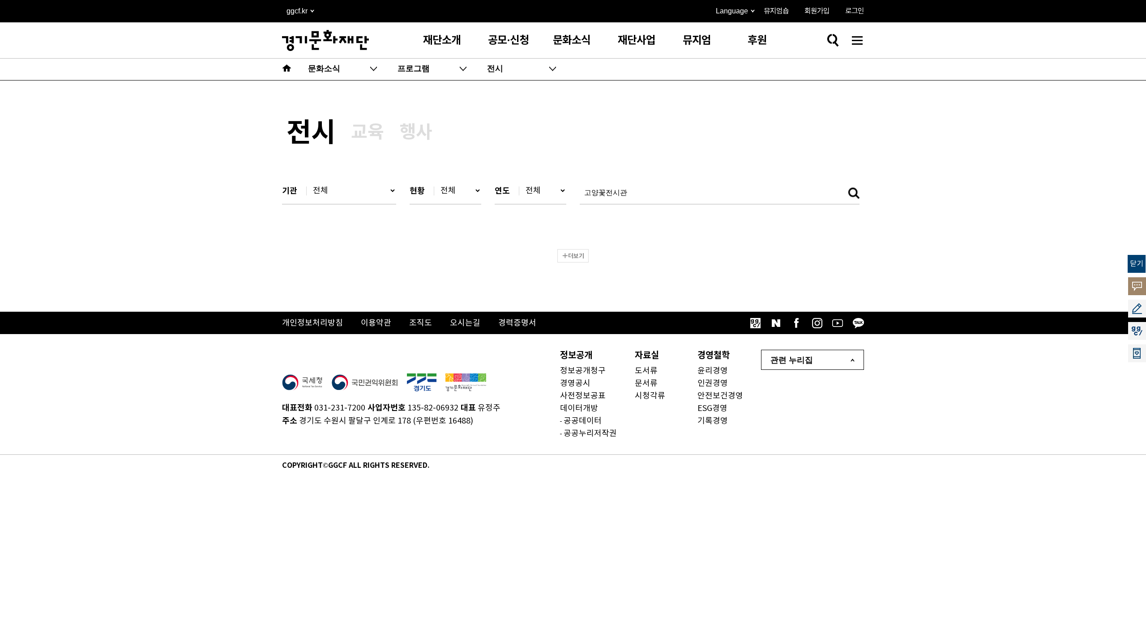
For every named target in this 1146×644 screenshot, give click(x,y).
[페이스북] (796, 323)
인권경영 (712, 383)
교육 (367, 132)
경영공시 (575, 383)
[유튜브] (837, 323)
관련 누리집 (791, 360)
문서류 (646, 383)
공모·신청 (508, 40)
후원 (757, 40)
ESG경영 (712, 408)
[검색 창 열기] (832, 40)
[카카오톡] (858, 323)
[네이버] (776, 323)
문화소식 (571, 40)
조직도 (420, 323)
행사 (415, 132)
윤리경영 (712, 371)
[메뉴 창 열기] (857, 40)
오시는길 (465, 323)
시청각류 (650, 396)
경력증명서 (517, 323)
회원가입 (817, 11)
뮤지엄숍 (776, 11)
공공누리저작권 (590, 433)
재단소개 (442, 40)
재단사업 (636, 40)
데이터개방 (579, 408)
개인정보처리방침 (312, 323)
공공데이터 (583, 421)
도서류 (646, 371)
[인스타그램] (817, 323)
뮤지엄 (697, 40)
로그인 (854, 11)
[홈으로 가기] (287, 69)
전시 (311, 133)
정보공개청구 (583, 371)
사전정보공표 (583, 396)
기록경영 (712, 421)
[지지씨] (755, 323)
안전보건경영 (720, 396)
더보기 (576, 256)
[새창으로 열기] (302, 382)
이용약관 (376, 323)
